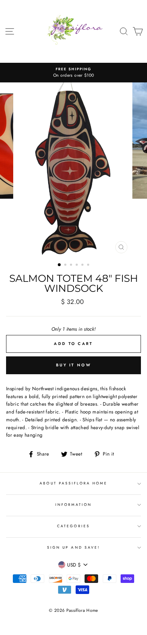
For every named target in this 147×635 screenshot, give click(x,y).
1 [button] (59, 265)
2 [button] (66, 265)
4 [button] (77, 265)
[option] (73, 72)
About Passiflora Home (73, 483)
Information (73, 504)
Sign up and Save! (73, 547)
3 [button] (72, 265)
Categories (73, 526)
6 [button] (89, 265)
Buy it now (73, 365)
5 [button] (83, 265)
